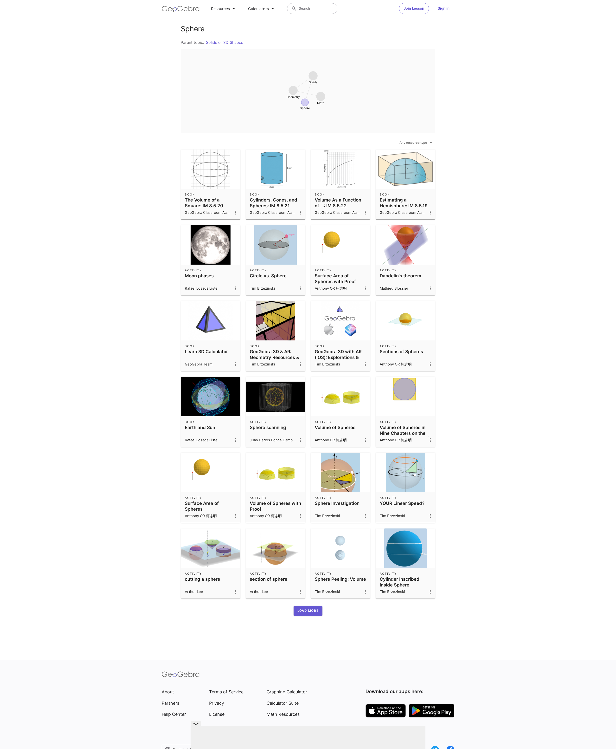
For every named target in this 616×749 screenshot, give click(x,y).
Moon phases (199, 275)
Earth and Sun (200, 427)
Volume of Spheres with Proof (275, 506)
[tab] (224, 9)
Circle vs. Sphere (268, 275)
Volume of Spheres (335, 427)
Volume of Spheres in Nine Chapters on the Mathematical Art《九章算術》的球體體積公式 (405, 436)
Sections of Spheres (401, 351)
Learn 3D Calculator (206, 351)
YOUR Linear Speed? (402, 503)
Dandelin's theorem (400, 275)
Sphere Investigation (337, 503)
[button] (308, 611)
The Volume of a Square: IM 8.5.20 (204, 202)
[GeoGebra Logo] (180, 9)
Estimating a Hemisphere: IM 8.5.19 (404, 202)
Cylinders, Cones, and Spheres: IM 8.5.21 (273, 202)
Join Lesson (414, 8)
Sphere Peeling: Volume (340, 579)
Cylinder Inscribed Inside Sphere (399, 581)
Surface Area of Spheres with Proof (335, 278)
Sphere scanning (268, 427)
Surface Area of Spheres (202, 506)
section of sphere (268, 579)
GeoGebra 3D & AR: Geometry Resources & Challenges (274, 357)
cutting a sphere (202, 579)
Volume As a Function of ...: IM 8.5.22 (338, 202)
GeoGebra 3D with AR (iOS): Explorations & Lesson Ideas (338, 357)
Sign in (443, 8)
